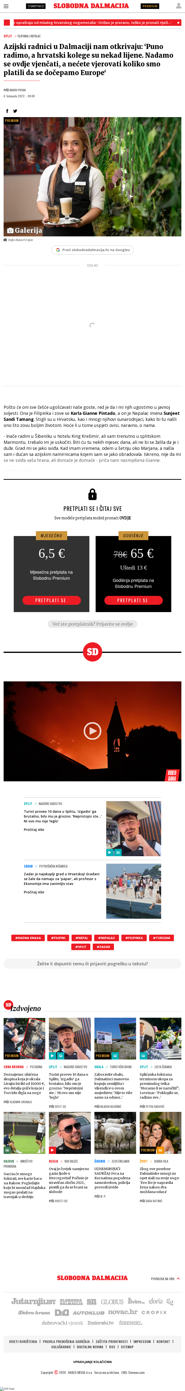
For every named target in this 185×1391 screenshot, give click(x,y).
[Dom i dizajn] (62, 1312)
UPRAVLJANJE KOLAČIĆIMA (92, 1362)
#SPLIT (80, 947)
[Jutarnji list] (33, 1301)
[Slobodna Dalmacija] (91, 5)
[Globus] (112, 1301)
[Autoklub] (89, 1312)
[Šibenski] (130, 1322)
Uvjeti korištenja (23, 1341)
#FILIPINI (58, 938)
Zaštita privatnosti (112, 1341)
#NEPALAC (106, 938)
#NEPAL (81, 938)
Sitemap (127, 1346)
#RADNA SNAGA (28, 938)
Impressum (142, 1341)
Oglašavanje (61, 1346)
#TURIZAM (161, 938)
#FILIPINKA (134, 938)
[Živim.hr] (136, 1301)
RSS (112, 1346)
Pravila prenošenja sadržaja (66, 1341)
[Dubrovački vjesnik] (63, 1322)
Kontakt (163, 1341)
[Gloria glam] (170, 1301)
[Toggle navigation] (6, 6)
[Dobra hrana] (34, 1312)
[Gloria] (155, 1301)
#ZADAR (103, 947)
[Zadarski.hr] (101, 1322)
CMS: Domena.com (133, 1372)
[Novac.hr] (123, 1312)
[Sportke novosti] (91, 1301)
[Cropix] (154, 1312)
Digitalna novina (90, 1346)
